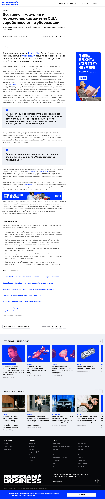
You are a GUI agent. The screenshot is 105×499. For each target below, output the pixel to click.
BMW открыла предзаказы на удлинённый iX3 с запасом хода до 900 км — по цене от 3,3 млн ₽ (63, 420)
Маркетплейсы (83, 446)
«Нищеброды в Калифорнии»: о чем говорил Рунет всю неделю (27, 283)
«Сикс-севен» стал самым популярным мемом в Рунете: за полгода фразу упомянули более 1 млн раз (87, 420)
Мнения (77, 3)
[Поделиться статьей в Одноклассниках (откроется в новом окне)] (60, 36)
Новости (62, 3)
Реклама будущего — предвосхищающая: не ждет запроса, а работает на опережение (62, 369)
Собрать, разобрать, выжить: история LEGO (86, 367)
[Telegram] (95, 481)
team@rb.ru (57, 481)
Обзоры (85, 3)
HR (54, 463)
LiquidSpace (43, 171)
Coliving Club (33, 53)
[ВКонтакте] (99, 481)
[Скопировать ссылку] (64, 36)
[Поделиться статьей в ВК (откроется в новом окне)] (56, 36)
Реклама (56, 443)
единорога (14, 84)
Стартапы (81, 460)
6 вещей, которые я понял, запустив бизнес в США (22, 295)
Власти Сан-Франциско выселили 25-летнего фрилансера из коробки (30, 277)
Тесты (31, 460)
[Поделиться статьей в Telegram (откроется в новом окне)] (52, 36)
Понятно (82, 494)
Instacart (28, 184)
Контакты (7, 449)
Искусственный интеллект (63, 446)
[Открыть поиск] (102, 3)
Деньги (80, 449)
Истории (70, 3)
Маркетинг (82, 443)
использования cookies (41, 493)
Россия (80, 457)
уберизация (28, 56)
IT (54, 466)
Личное (81, 452)
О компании (8, 446)
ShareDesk (31, 171)
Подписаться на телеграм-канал (15, 326)
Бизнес (55, 452)
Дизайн (56, 460)
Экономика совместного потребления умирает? (21, 301)
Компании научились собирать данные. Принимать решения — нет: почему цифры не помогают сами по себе (13, 370)
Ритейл (80, 455)
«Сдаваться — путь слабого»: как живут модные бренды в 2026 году (36, 369)
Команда (7, 443)
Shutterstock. (18, 315)
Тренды (81, 466)
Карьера (56, 455)
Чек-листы (32, 457)
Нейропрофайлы (35, 452)
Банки (55, 449)
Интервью (93, 3)
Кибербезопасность (60, 457)
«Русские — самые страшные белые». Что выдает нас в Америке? (28, 289)
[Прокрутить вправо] (101, 341)
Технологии (82, 463)
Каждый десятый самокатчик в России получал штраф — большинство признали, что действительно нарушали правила (12, 422)
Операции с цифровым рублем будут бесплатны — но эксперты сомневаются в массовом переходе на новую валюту (38, 421)
